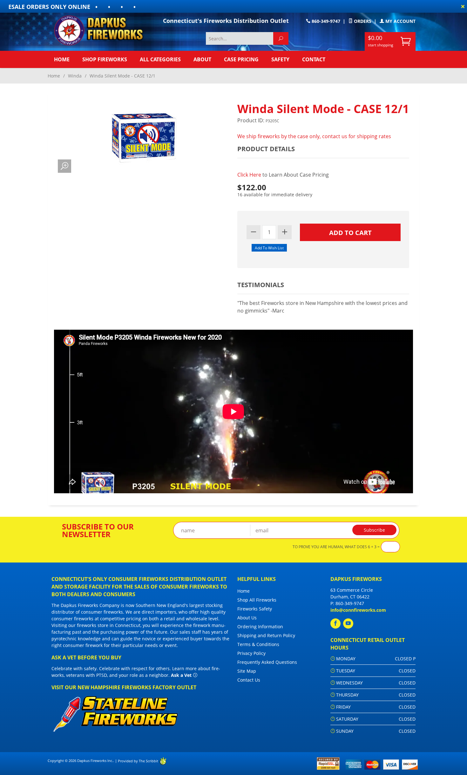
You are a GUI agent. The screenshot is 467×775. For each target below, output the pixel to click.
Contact (313, 59)
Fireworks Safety (254, 609)
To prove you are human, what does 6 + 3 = (336, 547)
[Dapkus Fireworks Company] (103, 30)
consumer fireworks (102, 612)
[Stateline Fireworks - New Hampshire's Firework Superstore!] (115, 713)
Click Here (249, 174)
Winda (75, 76)
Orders (362, 21)
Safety (280, 59)
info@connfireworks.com (358, 610)
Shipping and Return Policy (266, 635)
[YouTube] (348, 623)
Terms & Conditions (258, 644)
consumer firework (83, 645)
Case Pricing (241, 59)
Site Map (246, 671)
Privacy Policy (251, 653)
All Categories (160, 59)
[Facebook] (335, 623)
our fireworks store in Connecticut (104, 625)
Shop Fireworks (104, 59)
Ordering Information (260, 626)
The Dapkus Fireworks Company (85, 605)
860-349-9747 (325, 21)
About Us (247, 618)
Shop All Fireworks (256, 600)
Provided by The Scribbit (138, 760)
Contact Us (248, 680)
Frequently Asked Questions (267, 662)
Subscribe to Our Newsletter (98, 530)
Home (62, 59)
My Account (400, 21)
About (202, 59)
